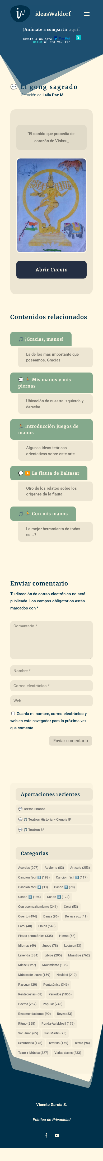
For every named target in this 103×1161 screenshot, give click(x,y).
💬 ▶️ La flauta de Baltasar (48, 473)
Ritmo (26, 1023)
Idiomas (27, 945)
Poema (27, 1004)
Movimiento (55, 965)
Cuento (27, 916)
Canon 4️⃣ (58, 897)
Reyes (64, 1014)
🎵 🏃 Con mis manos (43, 513)
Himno (67, 936)
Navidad (67, 975)
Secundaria (30, 1043)
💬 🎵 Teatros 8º (31, 830)
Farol (25, 926)
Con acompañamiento (38, 907)
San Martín (55, 1033)
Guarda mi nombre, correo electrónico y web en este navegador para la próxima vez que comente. (48, 720)
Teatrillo (58, 1043)
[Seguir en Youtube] (57, 1135)
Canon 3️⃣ (29, 897)
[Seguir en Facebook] (46, 1135)
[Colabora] (62, 39)
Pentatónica (56, 984)
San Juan (28, 1033)
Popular (52, 1004)
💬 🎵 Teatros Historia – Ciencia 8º (45, 819)
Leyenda (28, 955)
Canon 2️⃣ (64, 887)
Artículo (80, 868)
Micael (27, 965)
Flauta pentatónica (35, 936)
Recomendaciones (34, 1014)
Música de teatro (34, 975)
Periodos (60, 994)
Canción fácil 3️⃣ (71, 877)
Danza (51, 916)
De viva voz (76, 916)
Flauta (46, 926)
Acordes (28, 868)
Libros (53, 955)
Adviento (54, 868)
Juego (50, 945)
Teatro (82, 1043)
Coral (71, 907)
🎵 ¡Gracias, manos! (41, 339)
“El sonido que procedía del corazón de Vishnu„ (52, 137)
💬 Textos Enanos (31, 809)
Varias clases (67, 1053)
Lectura (72, 945)
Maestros (79, 955)
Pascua (27, 984)
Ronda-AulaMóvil (57, 1023)
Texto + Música (33, 1053)
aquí (73, 29)
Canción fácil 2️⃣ (34, 877)
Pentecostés (30, 994)
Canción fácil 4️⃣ (33, 887)
